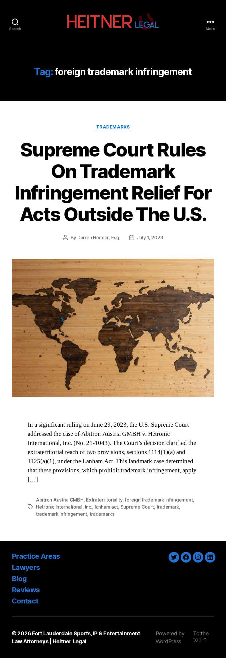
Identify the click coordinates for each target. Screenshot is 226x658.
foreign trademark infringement (159, 500)
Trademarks (113, 127)
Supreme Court (137, 507)
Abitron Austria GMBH (60, 500)
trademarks (102, 514)
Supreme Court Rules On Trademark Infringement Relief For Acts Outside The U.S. (113, 181)
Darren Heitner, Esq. (98, 237)
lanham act (106, 507)
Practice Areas (36, 556)
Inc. (88, 507)
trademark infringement (61, 514)
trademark (168, 507)
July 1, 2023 (150, 237)
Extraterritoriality (104, 500)
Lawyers (26, 567)
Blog (19, 578)
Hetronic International (59, 507)
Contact (25, 601)
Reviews (26, 590)
